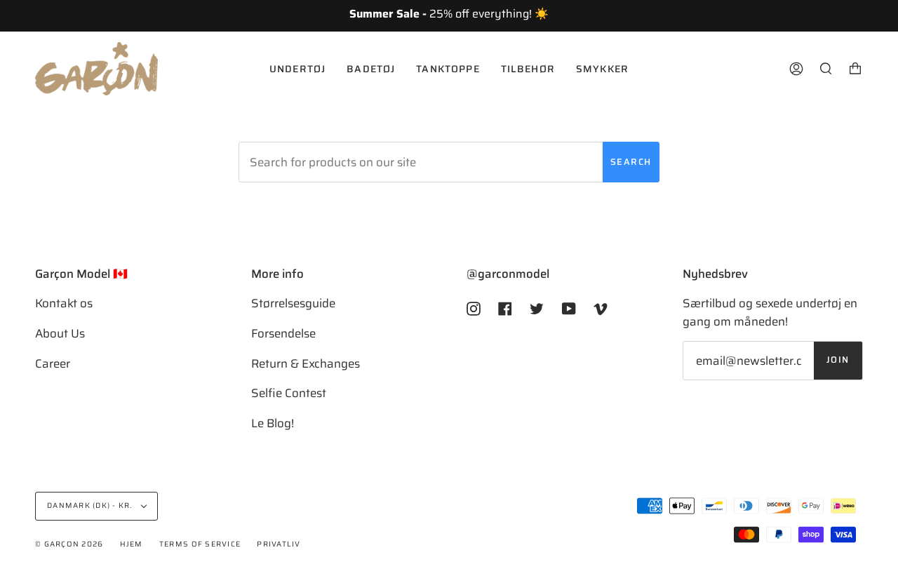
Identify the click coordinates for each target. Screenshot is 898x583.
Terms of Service (200, 544)
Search (631, 162)
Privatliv (278, 544)
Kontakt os (64, 303)
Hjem (131, 544)
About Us (60, 333)
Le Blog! (272, 423)
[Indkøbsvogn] (855, 69)
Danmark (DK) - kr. (91, 505)
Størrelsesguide (293, 303)
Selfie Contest (288, 393)
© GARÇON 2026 (69, 544)
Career (52, 363)
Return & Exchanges (305, 363)
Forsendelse (283, 333)
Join (838, 360)
